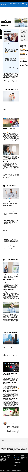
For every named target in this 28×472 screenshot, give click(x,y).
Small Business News (22, 44)
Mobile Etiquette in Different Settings (23, 36)
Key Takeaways (23, 31)
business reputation (16, 176)
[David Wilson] (5, 427)
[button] (27, 4)
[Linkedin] (23, 1)
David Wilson (9, 422)
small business (9, 232)
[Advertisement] (14, 12)
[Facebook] (22, 1)
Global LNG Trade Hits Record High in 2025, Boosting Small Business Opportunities (23, 46)
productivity (10, 46)
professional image (5, 132)
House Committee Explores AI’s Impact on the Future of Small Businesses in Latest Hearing (24, 65)
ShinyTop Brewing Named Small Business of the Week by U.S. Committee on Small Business (23, 55)
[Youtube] (27, 1)
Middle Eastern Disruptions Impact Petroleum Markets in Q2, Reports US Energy (24, 51)
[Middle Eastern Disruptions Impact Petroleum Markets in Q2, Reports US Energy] (10, 444)
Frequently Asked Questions (23, 40)
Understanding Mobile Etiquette (23, 33)
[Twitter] (25, 1)
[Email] (1, 38)
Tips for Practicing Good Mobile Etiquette (24, 37)
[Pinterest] (1, 34)
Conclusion (22, 38)
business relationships (16, 388)
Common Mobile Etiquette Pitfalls (23, 34)
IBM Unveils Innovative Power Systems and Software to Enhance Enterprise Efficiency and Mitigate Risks (23, 61)
